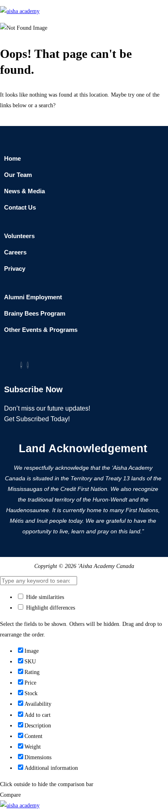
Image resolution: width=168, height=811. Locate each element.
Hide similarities (44, 597)
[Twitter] (21, 365)
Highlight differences (49, 608)
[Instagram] (28, 365)
